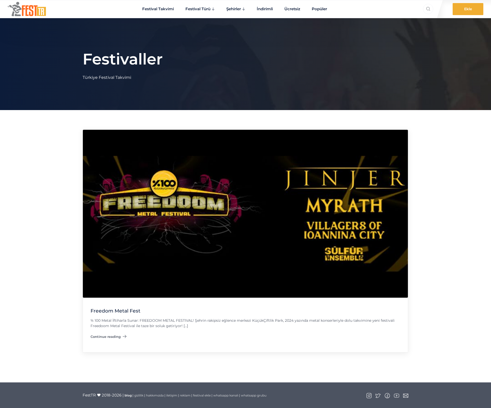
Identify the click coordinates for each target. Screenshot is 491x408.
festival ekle (202, 395)
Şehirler (233, 8)
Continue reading (109, 338)
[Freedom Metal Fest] (245, 213)
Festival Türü (197, 8)
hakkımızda (155, 395)
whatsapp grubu (253, 395)
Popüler (319, 8)
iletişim (171, 395)
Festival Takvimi (158, 8)
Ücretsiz (292, 8)
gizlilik (138, 395)
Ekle (468, 9)
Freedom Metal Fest (115, 311)
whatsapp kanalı (225, 395)
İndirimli (265, 8)
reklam (185, 395)
